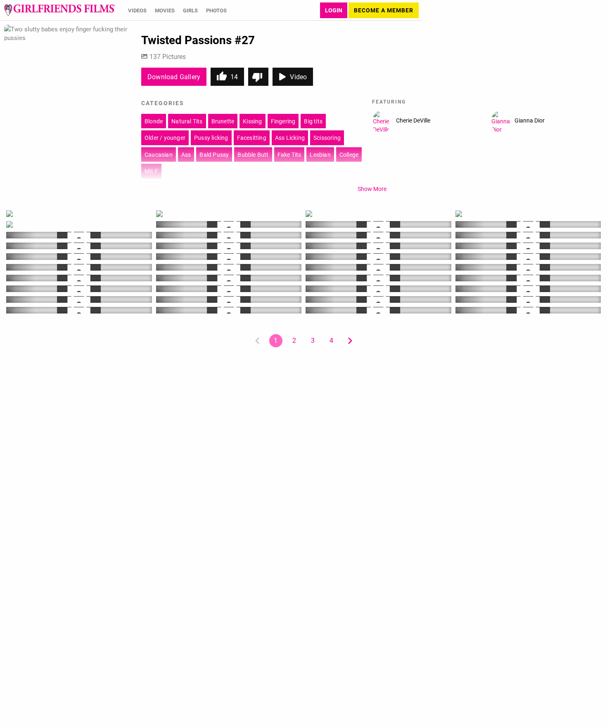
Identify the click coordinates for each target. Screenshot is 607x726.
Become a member (383, 10)
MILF (151, 171)
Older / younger (165, 137)
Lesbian (320, 154)
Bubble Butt (252, 154)
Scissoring (327, 137)
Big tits (313, 121)
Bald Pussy (214, 154)
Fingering (283, 121)
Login (333, 10)
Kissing (252, 121)
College (348, 154)
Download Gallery (173, 76)
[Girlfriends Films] (60, 10)
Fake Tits (289, 154)
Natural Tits (186, 121)
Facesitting (251, 137)
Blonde (154, 121)
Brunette (223, 121)
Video (298, 76)
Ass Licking (290, 137)
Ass (186, 154)
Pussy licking (211, 137)
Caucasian (159, 154)
